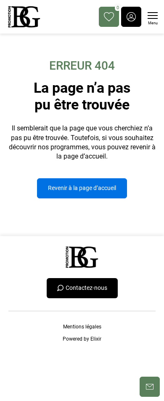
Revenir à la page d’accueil (82, 188)
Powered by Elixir (82, 339)
